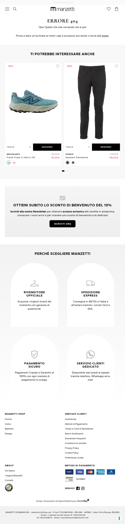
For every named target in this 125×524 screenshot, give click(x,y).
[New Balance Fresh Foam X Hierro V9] (33, 102)
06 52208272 (46, 517)
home (105, 35)
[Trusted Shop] (9, 487)
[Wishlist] (108, 9)
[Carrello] (116, 9)
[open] (8, 9)
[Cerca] (16, 9)
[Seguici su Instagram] (82, 488)
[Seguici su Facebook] (78, 488)
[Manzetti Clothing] (62, 9)
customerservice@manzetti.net (74, 517)
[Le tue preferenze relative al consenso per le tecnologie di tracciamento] (119, 518)
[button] (63, 171)
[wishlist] (57, 66)
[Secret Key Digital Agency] (83, 501)
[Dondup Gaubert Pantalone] (92, 102)
